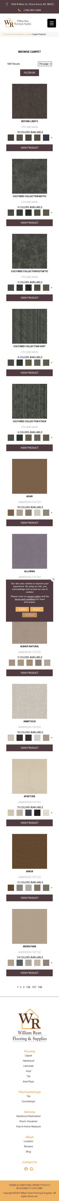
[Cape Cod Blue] (28, 812)
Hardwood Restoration (28, 1116)
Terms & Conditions (20, 1185)
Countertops (28, 1101)
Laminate (28, 1065)
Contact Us (29, 1162)
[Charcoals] (20, 737)
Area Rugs (28, 1081)
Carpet (28, 1055)
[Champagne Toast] (20, 512)
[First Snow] (46, 812)
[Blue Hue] (20, 962)
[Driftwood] (37, 887)
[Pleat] (37, 362)
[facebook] (26, 1169)
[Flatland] (46, 137)
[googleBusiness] (31, 1169)
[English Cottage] (46, 512)
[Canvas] (29, 701)
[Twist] (46, 362)
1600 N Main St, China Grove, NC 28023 (32, 4)
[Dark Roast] (28, 737)
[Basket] (29, 626)
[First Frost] (37, 737)
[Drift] (37, 962)
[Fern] (46, 887)
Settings (29, 615)
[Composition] (37, 212)
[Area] (29, 101)
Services (29, 1112)
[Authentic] (29, 926)
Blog (28, 1151)
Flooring (13, 34)
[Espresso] (37, 812)
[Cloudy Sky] (20, 887)
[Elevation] (28, 137)
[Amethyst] (29, 551)
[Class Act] (28, 512)
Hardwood (28, 1060)
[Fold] (28, 362)
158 (40, 987)
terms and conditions (25, 599)
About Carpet (24, 34)
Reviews (28, 1146)
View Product (30, 147)
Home (5, 34)
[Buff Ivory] (29, 776)
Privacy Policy (41, 1185)
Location (28, 1141)
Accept (22, 609)
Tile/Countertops (29, 1092)
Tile (28, 1076)
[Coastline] (28, 887)
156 (28, 987)
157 (34, 987)
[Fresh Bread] (46, 737)
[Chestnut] (29, 851)
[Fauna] (37, 137)
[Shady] (38, 662)
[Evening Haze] (46, 962)
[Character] (20, 212)
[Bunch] (20, 362)
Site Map (38, 1188)
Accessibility (23, 1188)
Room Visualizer (28, 1121)
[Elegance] (37, 512)
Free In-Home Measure (28, 1126)
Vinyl (28, 1071)
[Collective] (28, 212)
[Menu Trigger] (51, 23)
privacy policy (34, 596)
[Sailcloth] (30, 662)
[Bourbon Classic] (29, 476)
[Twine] (47, 662)
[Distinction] (46, 212)
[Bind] (29, 326)
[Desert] (20, 137)
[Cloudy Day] (28, 962)
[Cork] (21, 662)
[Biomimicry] (29, 176)
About (30, 1137)
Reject (36, 609)
